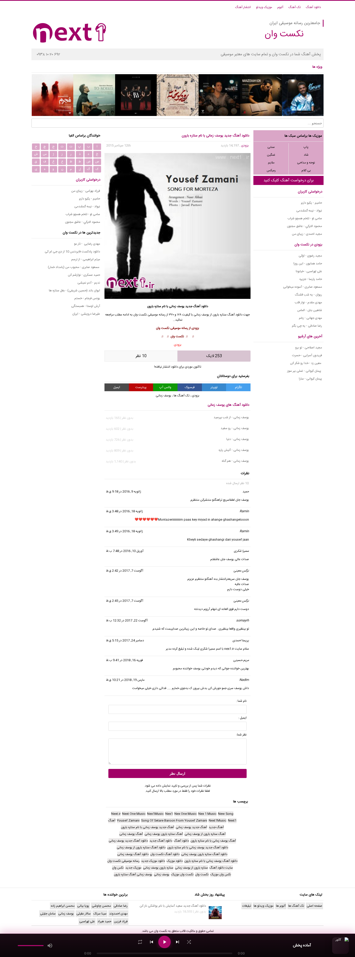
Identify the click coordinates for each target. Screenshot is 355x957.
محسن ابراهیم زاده (63, 905)
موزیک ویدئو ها (263, 905)
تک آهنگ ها (181, 395)
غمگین (271, 154)
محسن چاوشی (101, 905)
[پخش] (164, 942)
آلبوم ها (281, 905)
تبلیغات (246, 905)
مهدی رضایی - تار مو (87, 243)
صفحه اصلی (314, 905)
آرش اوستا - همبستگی (85, 306)
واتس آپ (165, 387)
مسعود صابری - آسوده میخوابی (302, 287)
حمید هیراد (104, 921)
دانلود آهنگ (313, 7)
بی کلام (306, 170)
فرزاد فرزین (121, 921)
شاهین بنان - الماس (309, 310)
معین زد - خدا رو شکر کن (306, 363)
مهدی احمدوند (118, 913)
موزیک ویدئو (264, 7)
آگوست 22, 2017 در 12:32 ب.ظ (127, 620)
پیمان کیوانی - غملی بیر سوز (304, 371)
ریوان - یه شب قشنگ (308, 294)
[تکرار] (140, 942)
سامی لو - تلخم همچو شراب (304, 218)
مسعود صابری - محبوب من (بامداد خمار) (74, 267)
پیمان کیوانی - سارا (310, 378)
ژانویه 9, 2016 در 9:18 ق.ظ (123, 491)
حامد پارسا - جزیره (310, 279)
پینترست (141, 387)
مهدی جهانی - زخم (310, 318)
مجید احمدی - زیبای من (307, 234)
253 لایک (214, 356)
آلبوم (280, 7)
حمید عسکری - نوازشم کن (84, 275)
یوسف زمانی (201, 314)
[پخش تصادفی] (189, 942)
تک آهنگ (294, 7)
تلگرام (238, 387)
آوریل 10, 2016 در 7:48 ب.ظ (124, 551)
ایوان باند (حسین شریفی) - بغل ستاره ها (74, 290)
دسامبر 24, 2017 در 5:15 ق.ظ (125, 640)
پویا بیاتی (83, 905)
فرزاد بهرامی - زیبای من (85, 191)
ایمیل (116, 387)
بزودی (245, 145)
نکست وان (160, 931)
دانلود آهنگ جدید (196, 306)
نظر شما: (241, 734)
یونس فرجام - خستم (87, 298)
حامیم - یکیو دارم (311, 202)
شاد (306, 154)
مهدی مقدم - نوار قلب (308, 302)
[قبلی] (151, 942)
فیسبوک (190, 387)
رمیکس (271, 170)
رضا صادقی (121, 905)
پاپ (306, 147)
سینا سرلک (100, 913)
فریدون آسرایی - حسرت (307, 355)
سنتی (271, 147)
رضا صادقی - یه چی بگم (307, 325)
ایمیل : (242, 717)
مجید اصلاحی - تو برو (308, 347)
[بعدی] (177, 942)
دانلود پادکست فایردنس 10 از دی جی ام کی (72, 251)
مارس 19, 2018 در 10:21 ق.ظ (125, 680)
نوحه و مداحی (306, 162)
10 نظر (141, 356)
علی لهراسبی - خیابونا (309, 271)
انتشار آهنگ (243, 7)
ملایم (271, 162)
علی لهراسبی (87, 921)
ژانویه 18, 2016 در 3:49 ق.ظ (124, 531)
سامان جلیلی (48, 913)
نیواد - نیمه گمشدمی (309, 210)
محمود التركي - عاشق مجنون (304, 226)
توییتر (214, 387)
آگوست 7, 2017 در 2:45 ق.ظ (124, 600)
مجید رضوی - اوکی (310, 255)
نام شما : (241, 701)
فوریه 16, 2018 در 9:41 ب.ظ (124, 660)
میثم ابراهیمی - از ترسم (85, 259)
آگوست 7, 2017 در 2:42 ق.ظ (124, 570)
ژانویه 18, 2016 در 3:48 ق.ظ (124, 511)
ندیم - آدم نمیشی (88, 282)
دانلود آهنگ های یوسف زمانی (228, 405)
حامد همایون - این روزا (307, 263)
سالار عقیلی (83, 913)
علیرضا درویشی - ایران (86, 313)
